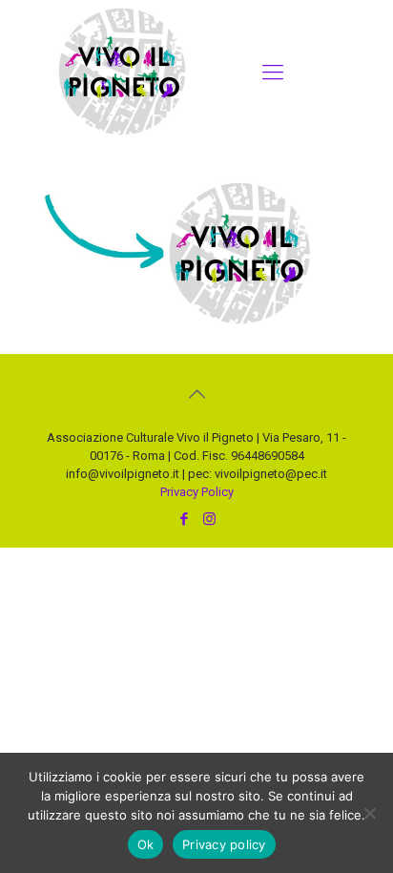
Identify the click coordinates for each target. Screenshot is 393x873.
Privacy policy (224, 844)
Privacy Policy (197, 492)
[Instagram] (209, 519)
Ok (146, 844)
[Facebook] (184, 519)
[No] (369, 812)
